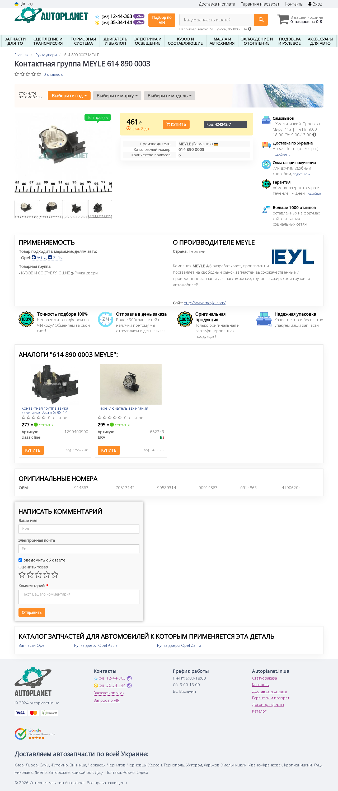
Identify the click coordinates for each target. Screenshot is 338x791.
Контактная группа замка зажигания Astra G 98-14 (45, 410)
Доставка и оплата (217, 4)
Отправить (32, 612)
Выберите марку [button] (116, 95)
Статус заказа (264, 678)
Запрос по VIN (107, 700)
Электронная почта (36, 540)
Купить (178, 124)
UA (22, 4)
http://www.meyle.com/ (205, 302)
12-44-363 (117, 16)
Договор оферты (268, 704)
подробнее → (281, 154)
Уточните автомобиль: (31, 94)
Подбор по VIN (162, 20)
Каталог (259, 711)
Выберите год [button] (68, 95)
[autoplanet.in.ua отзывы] (35, 734)
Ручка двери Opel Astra (96, 645)
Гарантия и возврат (260, 4)
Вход (316, 4)
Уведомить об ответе (44, 560)
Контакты (294, 4)
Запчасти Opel (32, 645)
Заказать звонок (109, 692)
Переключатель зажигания (123, 408)
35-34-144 (117, 22)
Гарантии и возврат (270, 697)
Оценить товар (33, 566)
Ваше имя (27, 520)
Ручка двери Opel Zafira (179, 645)
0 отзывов (53, 74)
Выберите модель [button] (168, 95)
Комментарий (33, 585)
